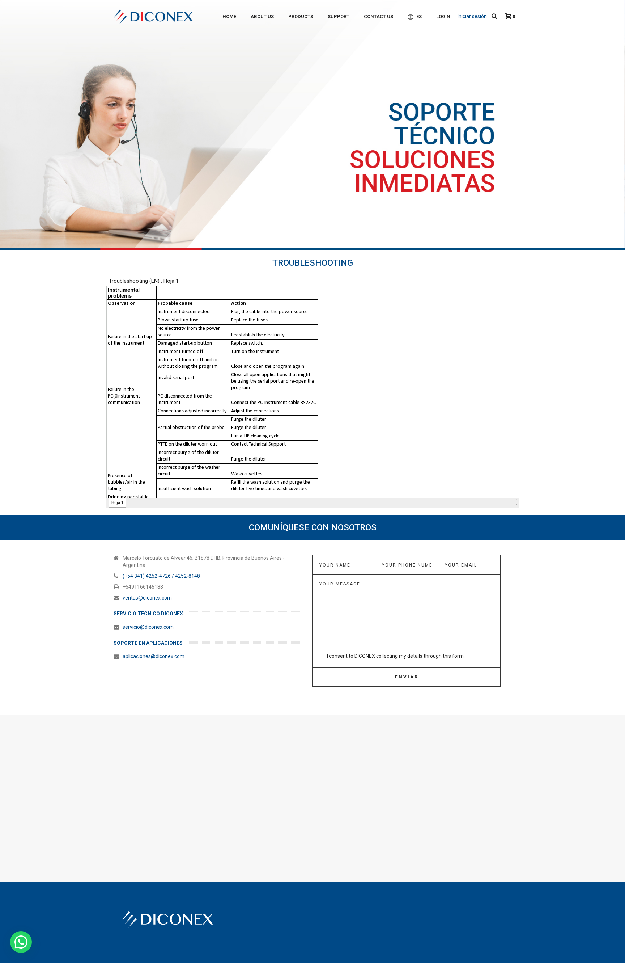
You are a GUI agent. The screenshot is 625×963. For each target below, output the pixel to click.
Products (300, 16)
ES (419, 16)
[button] (21, 942)
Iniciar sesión (472, 16)
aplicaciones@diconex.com (153, 656)
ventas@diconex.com (147, 598)
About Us (262, 16)
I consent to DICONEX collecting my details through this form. (396, 656)
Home (229, 16)
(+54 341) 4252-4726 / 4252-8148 (161, 576)
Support (338, 16)
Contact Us (378, 16)
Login (443, 16)
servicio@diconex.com (148, 627)
